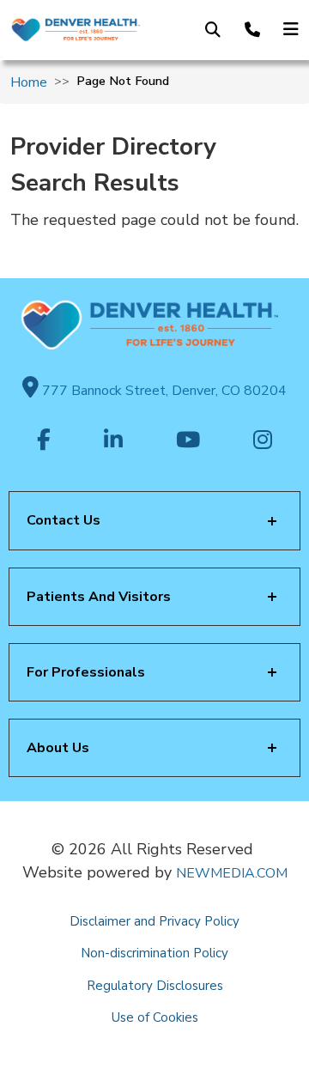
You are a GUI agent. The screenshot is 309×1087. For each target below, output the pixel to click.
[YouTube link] (188, 441)
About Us (58, 747)
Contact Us (63, 520)
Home (28, 82)
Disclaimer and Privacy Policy (154, 921)
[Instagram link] (262, 441)
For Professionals (86, 672)
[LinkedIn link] (113, 441)
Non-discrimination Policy (154, 953)
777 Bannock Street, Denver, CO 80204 (163, 390)
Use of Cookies (155, 1017)
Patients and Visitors (99, 596)
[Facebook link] (44, 441)
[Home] (75, 30)
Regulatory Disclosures (155, 985)
